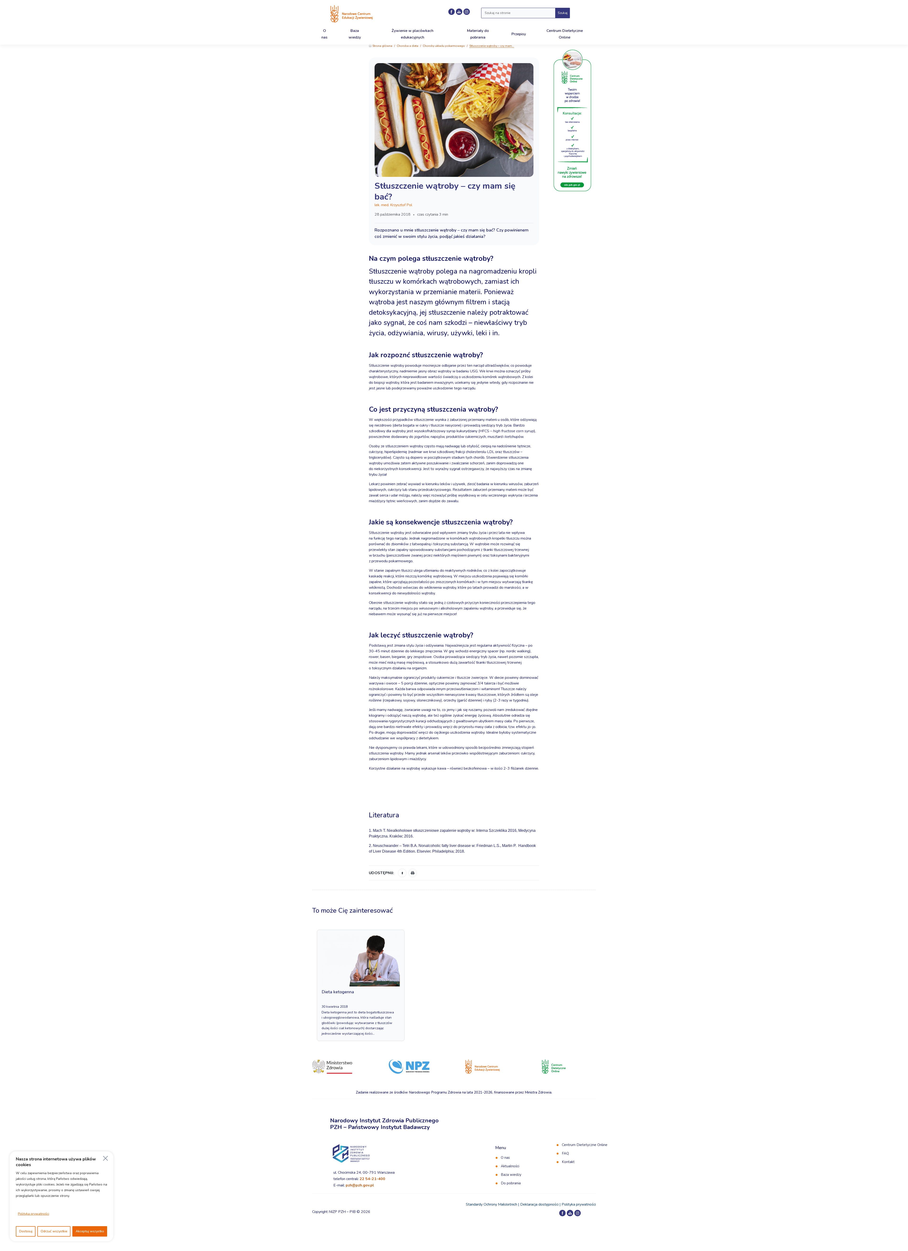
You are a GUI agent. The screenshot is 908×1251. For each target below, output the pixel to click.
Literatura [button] (385, 815)
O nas (505, 1157)
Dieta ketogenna (338, 992)
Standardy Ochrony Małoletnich (491, 1204)
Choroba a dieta (407, 46)
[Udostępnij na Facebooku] (402, 873)
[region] (61, 1196)
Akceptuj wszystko (90, 1231)
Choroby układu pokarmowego (444, 46)
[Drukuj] (412, 873)
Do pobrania (511, 1183)
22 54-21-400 (372, 1178)
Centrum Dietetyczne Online (584, 1144)
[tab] (454, 801)
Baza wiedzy (511, 1174)
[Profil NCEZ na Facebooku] (451, 12)
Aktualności (510, 1166)
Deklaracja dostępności (539, 1204)
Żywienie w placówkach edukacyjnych (412, 34)
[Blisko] (105, 1158)
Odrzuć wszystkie (54, 1231)
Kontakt (568, 1161)
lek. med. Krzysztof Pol (393, 205)
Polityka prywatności (33, 1214)
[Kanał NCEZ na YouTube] (459, 12)
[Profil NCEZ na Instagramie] (466, 12)
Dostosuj (25, 1231)
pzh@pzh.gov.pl (360, 1185)
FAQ (565, 1153)
